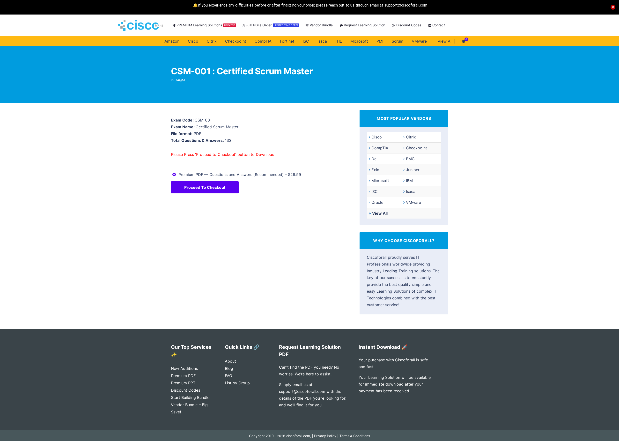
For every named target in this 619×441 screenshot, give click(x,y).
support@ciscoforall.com (302, 391)
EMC (410, 158)
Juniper (413, 169)
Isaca (410, 191)
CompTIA (379, 147)
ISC (374, 191)
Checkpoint (416, 147)
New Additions (184, 368)
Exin (375, 169)
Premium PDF (183, 375)
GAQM (180, 80)
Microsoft (380, 180)
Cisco (376, 137)
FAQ (228, 375)
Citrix (411, 137)
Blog (229, 368)
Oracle (377, 202)
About (230, 361)
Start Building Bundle (190, 397)
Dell (374, 158)
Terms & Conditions (354, 436)
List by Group (237, 382)
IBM (409, 180)
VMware (413, 202)
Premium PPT (183, 382)
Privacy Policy (325, 436)
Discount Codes (185, 390)
